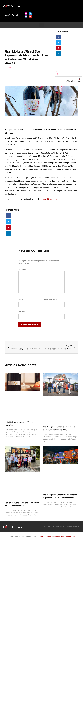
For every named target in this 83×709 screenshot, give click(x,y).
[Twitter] (30, 13)
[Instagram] (26, 13)
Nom (20, 300)
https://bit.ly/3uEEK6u (50, 199)
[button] (41, 25)
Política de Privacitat (72, 527)
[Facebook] (26, 16)
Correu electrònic (50, 300)
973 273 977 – (42, 536)
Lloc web (21, 312)
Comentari (22, 269)
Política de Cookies (58, 527)
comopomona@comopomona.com (61, 536)
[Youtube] (30, 16)
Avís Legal (47, 527)
